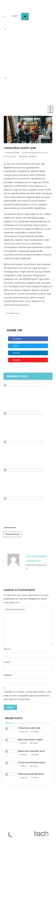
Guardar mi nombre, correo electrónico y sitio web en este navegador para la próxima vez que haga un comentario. (28, 695)
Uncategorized (12, 313)
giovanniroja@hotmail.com (35, 152)
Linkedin (16, 353)
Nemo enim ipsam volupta (30, 739)
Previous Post (12, 534)
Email (6, 662)
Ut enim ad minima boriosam (31, 762)
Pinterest (16, 360)
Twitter (15, 346)
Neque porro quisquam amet (31, 751)
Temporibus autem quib (29, 728)
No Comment (10, 156)
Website (8, 675)
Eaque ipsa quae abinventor (31, 774)
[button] (5, 527)
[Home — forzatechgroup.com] (10, 16)
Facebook (17, 338)
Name (7, 649)
